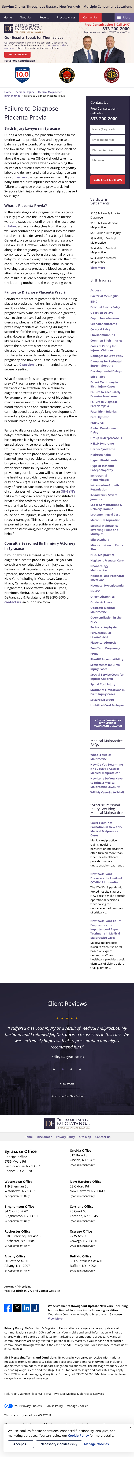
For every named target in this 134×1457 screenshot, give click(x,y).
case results (10, 48)
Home (8, 17)
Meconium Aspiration (105, 520)
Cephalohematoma (103, 324)
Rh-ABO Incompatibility (106, 659)
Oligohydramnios (102, 597)
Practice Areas (66, 17)
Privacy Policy (65, 1137)
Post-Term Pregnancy (105, 648)
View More (97, 268)
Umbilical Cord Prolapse (107, 705)
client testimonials (55, 45)
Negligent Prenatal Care (107, 560)
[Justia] (35, 1308)
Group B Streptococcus (106, 438)
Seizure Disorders (102, 700)
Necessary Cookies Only (59, 1444)
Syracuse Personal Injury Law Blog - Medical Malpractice (106, 809)
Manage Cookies (77, 1406)
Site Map (85, 1137)
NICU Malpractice (102, 555)
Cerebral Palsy (100, 329)
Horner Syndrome (102, 449)
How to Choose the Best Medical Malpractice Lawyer (108, 723)
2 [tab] (62, 1069)
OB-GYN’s (68, 491)
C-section (26, 364)
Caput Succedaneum (104, 318)
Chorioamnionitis (102, 335)
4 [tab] (80, 1069)
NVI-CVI (95, 591)
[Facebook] (8, 1308)
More (126, 17)
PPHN (94, 654)
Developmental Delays (106, 371)
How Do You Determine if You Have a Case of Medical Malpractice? (106, 769)
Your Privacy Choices (28, 1406)
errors (22, 177)
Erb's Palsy (97, 377)
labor (12, 226)
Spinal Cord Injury (102, 684)
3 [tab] (71, 1069)
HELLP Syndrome (102, 443)
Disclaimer (44, 1137)
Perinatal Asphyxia (103, 627)
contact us (12, 602)
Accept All (20, 1444)
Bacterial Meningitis (104, 296)
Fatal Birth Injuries (103, 411)
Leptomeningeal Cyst (105, 514)
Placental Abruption (104, 642)
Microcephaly (99, 539)
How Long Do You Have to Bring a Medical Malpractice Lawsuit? (106, 783)
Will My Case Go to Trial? (107, 792)
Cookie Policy (54, 1406)
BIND (94, 301)
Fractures (97, 423)
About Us (26, 17)
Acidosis (96, 290)
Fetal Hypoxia (99, 417)
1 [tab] (54, 1069)
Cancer (43, 1291)
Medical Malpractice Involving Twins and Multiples (104, 530)
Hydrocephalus (100, 455)
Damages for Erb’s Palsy (106, 356)
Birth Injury (24, 1291)
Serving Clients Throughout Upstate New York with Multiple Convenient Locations (67, 6)
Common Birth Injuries (106, 340)
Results (44, 17)
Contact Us (90, 17)
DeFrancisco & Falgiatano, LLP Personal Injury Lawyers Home (23, 28)
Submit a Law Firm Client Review (67, 1096)
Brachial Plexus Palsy (105, 307)
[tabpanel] (22, 75)
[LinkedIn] (26, 1308)
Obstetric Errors (101, 602)
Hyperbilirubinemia (104, 460)
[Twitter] (17, 1308)
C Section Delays (101, 313)
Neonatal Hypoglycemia (107, 585)
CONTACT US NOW (17, 54)
